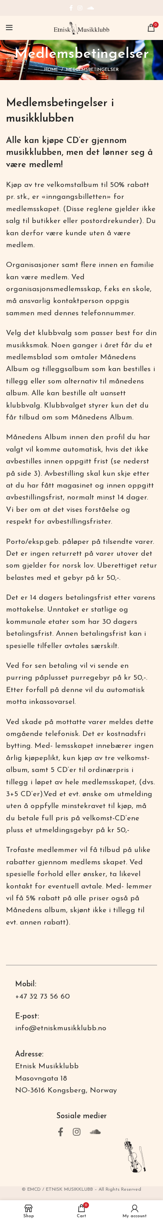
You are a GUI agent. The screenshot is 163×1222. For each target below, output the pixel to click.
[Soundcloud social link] (91, 8)
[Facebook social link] (71, 8)
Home (51, 70)
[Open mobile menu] (9, 28)
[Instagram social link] (80, 8)
